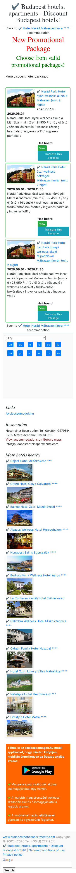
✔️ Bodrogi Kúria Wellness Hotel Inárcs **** (36, 575)
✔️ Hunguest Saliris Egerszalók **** (31, 552)
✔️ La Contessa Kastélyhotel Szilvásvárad (35, 598)
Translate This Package (53, 155)
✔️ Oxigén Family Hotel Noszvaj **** (32, 648)
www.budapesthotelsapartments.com (29, 837)
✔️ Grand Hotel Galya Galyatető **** (32, 484)
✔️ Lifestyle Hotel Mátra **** (26, 717)
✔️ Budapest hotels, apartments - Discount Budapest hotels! (38, 13)
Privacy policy (13, 854)
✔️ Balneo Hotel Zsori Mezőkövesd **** (34, 506)
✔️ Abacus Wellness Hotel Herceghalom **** (37, 529)
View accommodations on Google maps (34, 439)
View (42, 148)
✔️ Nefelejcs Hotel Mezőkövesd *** (31, 694)
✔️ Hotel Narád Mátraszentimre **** (43, 28)
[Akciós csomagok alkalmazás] (38, 770)
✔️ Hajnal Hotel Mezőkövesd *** (29, 461)
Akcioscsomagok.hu (20, 413)
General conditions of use (47, 850)
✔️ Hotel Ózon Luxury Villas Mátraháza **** (36, 671)
